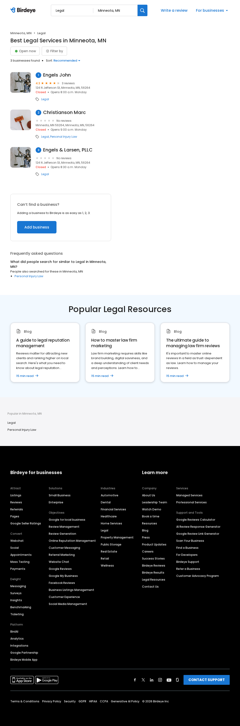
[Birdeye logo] (23, 10)
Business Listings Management (71, 590)
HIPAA (93, 701)
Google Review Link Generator (197, 534)
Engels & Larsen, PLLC (68, 150)
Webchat (17, 541)
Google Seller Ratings (25, 523)
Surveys (16, 593)
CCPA (104, 701)
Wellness (107, 566)
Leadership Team (154, 502)
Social (14, 548)
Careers (148, 551)
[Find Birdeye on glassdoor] (177, 680)
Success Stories (153, 558)
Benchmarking (20, 607)
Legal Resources (153, 580)
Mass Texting (20, 562)
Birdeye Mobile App (24, 660)
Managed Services (189, 495)
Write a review (174, 10)
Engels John (57, 75)
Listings (15, 495)
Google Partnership (24, 653)
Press (146, 537)
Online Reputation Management (72, 541)
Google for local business (67, 520)
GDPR (82, 701)
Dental (106, 502)
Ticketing (17, 614)
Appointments (21, 555)
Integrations (19, 646)
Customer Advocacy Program (197, 576)
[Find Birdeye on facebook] (135, 680)
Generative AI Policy (125, 701)
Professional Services (191, 502)
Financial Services (113, 509)
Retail (105, 558)
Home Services (111, 523)
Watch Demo (151, 509)
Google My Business (63, 576)
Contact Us (150, 587)
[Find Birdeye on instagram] (160, 680)
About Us (148, 495)
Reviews (16, 502)
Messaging (18, 586)
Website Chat (59, 562)
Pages (14, 516)
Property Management (117, 537)
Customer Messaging (64, 548)
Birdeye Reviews (153, 566)
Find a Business (187, 548)
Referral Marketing (62, 555)
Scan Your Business (190, 541)
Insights (16, 600)
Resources (149, 523)
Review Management (64, 527)
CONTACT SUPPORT (206, 679)
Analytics (17, 639)
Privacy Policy (51, 701)
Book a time (150, 516)
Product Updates (154, 544)
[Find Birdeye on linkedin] (152, 680)
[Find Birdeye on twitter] (143, 680)
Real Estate (109, 551)
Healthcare (109, 516)
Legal (45, 99)
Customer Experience (64, 597)
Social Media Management (68, 604)
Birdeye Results (153, 573)
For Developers (187, 555)
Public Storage (111, 544)
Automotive (109, 495)
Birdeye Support (187, 562)
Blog (145, 530)
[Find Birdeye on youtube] (169, 680)
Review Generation (62, 534)
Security (70, 701)
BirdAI (14, 632)
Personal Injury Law (63, 137)
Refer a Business (188, 569)
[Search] (142, 10)
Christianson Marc (64, 112)
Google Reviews (60, 569)
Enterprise (56, 502)
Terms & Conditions (24, 701)
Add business (36, 227)
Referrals (16, 509)
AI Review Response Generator (198, 527)
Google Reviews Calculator (195, 520)
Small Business (60, 495)
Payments (17, 569)
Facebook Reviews (62, 583)
